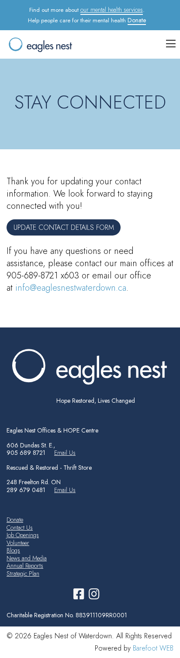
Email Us (65, 452)
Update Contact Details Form (64, 227)
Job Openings (23, 535)
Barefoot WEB (153, 648)
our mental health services (111, 9)
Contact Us (20, 527)
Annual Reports (25, 565)
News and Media (27, 558)
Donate (137, 20)
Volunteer (18, 542)
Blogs (13, 550)
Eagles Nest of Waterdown (75, 44)
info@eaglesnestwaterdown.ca (70, 287)
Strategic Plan (23, 573)
